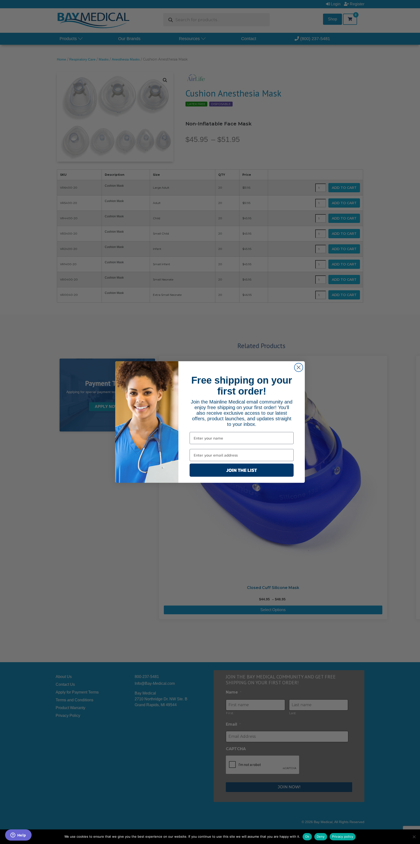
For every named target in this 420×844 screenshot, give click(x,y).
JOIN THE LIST (241, 470)
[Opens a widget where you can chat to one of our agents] (18, 835)
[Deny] (413, 836)
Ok (307, 836)
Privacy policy (342, 836)
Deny (321, 836)
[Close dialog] (298, 367)
